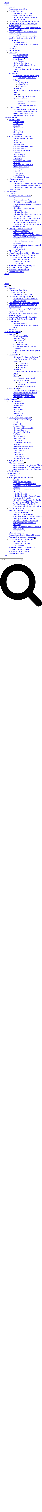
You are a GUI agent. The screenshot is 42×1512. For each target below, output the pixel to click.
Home (6, 3)
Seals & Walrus (14, 120)
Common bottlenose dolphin (23, 146)
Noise (15, 92)
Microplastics (22, 86)
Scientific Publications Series (19, 270)
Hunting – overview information (20, 229)
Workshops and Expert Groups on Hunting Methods (25, 19)
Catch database (14, 189)
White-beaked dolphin (21, 177)
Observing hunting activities (23, 113)
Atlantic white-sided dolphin (23, 138)
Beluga (15, 140)
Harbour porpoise (19, 155)
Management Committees (18, 9)
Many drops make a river (27, 105)
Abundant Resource (20, 57)
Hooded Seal (18, 132)
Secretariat (12, 48)
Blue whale (17, 142)
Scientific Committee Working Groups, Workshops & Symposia (27, 215)
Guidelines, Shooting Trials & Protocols (27, 235)
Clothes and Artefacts (21, 63)
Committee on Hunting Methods (20, 15)
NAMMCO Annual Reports (19, 268)
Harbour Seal (18, 128)
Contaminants (23, 82)
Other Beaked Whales (21, 167)
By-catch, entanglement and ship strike (27, 90)
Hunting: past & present (26, 97)
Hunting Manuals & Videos (23, 233)
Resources (12, 53)
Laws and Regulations (21, 231)
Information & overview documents (21, 257)
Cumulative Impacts (20, 99)
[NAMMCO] (0, 280)
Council (12, 7)
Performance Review (16, 272)
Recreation (17, 67)
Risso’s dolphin (18, 169)
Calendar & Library (11, 191)
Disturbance (17, 88)
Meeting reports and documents (20, 196)
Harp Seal (16, 130)
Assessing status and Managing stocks (26, 109)
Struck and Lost (19, 249)
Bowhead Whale (19, 144)
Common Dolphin (19, 148)
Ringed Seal (17, 134)
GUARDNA (18, 46)
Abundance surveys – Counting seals (26, 185)
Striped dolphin (18, 175)
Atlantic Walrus (18, 122)
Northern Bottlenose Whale (23, 165)
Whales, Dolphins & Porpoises (20, 136)
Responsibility (14, 107)
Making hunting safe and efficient (25, 111)
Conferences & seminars (17, 226)
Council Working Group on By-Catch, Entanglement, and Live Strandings (27, 219)
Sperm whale (18, 173)
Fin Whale (17, 152)
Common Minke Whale (21, 150)
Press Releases (18, 263)
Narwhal (16, 163)
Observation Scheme (16, 251)
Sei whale (16, 171)
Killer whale (17, 159)
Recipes (21, 61)
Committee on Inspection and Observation (24, 22)
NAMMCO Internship (21, 42)
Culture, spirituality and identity (24, 65)
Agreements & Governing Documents (22, 255)
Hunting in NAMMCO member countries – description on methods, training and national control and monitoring (25, 240)
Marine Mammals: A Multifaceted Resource (24, 253)
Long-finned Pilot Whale (22, 161)
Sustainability (13, 73)
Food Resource (18, 59)
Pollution (16, 80)
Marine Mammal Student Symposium (26, 44)
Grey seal (16, 126)
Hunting (16, 94)
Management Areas (16, 179)
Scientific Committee (16, 11)
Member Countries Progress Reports (22, 266)
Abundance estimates (16, 181)
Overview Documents (21, 259)
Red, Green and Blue (20, 55)
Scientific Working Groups (22, 13)
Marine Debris (23, 84)
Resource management (12, 50)
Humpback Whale (19, 157)
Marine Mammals (10, 117)
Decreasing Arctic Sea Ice (27, 78)
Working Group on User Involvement (26, 222)
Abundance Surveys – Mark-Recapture (27, 187)
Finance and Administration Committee (23, 36)
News (6, 274)
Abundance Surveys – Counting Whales (27, 183)
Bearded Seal (18, 124)
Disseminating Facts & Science (24, 115)
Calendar (12, 193)
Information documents (21, 261)
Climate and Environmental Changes (26, 76)
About (6, 5)
